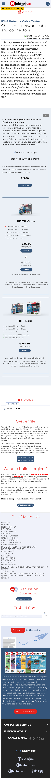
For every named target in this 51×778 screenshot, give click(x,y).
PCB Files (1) (12, 404)
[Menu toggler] (3, 3)
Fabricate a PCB (26, 505)
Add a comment (25, 599)
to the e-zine (26, 630)
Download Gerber (26, 458)
